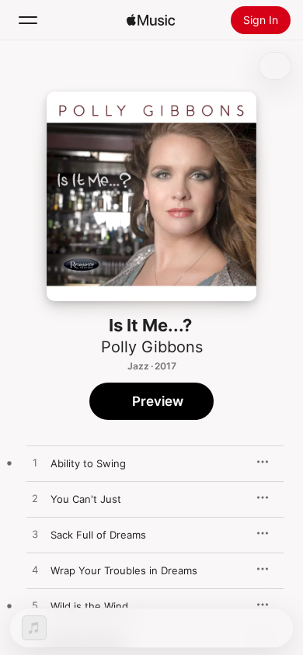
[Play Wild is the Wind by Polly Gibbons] (34, 606)
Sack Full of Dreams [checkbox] (98, 535)
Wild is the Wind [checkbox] (89, 606)
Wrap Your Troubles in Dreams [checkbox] (123, 570)
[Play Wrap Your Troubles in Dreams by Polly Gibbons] (34, 570)
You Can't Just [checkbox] (85, 499)
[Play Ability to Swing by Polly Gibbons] (34, 463)
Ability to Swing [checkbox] (88, 463)
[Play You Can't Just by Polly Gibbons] (34, 499)
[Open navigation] (28, 20)
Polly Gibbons (152, 347)
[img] (151, 20)
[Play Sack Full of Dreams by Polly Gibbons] (34, 535)
